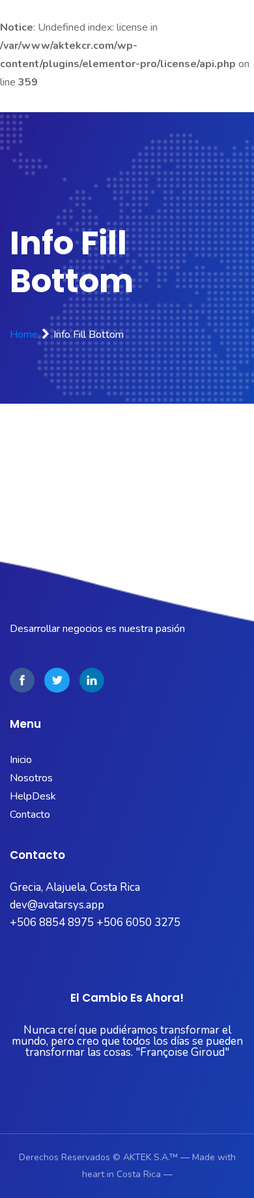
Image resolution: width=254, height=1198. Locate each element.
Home (24, 334)
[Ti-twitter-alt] (56, 680)
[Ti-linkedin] (91, 680)
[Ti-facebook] (22, 680)
